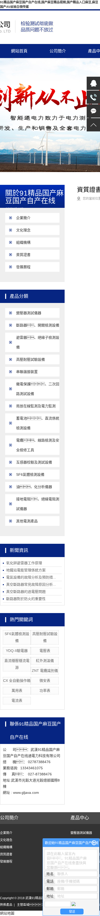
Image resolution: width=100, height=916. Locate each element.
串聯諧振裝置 (27, 372)
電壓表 (44, 651)
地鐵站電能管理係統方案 (26, 570)
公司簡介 (57, 51)
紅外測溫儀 (45, 661)
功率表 (44, 690)
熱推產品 (6, 905)
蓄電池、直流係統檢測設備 (37, 423)
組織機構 (23, 242)
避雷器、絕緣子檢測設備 (37, 342)
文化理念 (23, 230)
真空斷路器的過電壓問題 (26, 592)
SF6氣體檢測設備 (30, 474)
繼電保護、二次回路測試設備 (37, 389)
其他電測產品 (27, 521)
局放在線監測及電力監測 (36, 406)
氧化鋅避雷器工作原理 (24, 563)
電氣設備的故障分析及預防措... (31, 577)
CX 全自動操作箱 (17, 680)
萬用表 (17, 690)
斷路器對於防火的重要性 (26, 599)
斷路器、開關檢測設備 (37, 325)
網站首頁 (19, 51)
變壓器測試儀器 (28, 313)
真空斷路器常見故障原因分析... (31, 584)
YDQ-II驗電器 (17, 651)
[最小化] (94, 842)
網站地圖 (7, 913)
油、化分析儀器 (34, 487)
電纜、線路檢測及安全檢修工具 (37, 445)
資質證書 (23, 255)
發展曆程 (23, 267)
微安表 (44, 680)
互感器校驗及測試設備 (34, 462)
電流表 (17, 700)
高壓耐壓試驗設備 (30, 359)
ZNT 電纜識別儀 (45, 671)
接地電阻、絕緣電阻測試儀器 (37, 504)
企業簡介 (23, 218)
